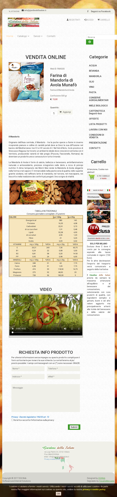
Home (9, 36)
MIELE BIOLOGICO (98, 105)
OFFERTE (94, 118)
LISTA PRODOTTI (98, 124)
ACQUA (93, 65)
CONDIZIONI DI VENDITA (96, 136)
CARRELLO (105, 20)
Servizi (37, 36)
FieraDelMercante (107, 481)
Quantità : (54, 107)
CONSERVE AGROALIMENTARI (98, 99)
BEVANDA (94, 70)
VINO (91, 87)
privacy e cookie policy (94, 489)
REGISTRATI (74, 20)
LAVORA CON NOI (98, 129)
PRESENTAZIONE (98, 142)
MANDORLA (95, 76)
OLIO (91, 81)
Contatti (51, 36)
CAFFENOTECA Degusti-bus (97, 112)
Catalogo (22, 36)
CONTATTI (94, 148)
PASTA (92, 92)
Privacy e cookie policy (52, 459)
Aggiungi (66, 112)
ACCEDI (89, 20)
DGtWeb (101, 478)
